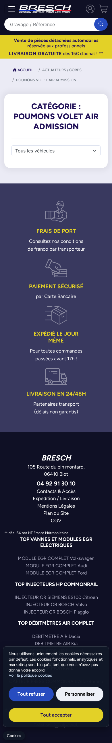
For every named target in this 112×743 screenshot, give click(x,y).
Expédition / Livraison (56, 498)
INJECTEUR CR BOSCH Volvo (56, 604)
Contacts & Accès (56, 491)
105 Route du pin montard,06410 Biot (56, 470)
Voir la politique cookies (30, 675)
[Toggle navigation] (11, 8)
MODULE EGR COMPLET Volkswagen (56, 558)
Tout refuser (31, 694)
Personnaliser (79, 694)
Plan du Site (56, 513)
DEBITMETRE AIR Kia (56, 643)
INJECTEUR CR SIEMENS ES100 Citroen (56, 597)
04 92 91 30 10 (56, 483)
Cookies (14, 736)
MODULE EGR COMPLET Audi (56, 565)
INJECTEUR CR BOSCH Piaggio (56, 612)
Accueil (25, 70)
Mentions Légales (56, 506)
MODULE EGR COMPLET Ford (56, 573)
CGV (56, 520)
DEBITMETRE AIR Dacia (56, 636)
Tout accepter (56, 715)
